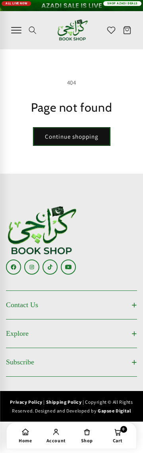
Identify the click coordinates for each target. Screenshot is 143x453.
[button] (32, 30)
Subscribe (20, 362)
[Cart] (127, 30)
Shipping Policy (64, 402)
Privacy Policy (26, 402)
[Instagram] (31, 267)
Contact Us (22, 305)
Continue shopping (72, 136)
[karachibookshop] (73, 30)
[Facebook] (13, 267)
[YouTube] (68, 267)
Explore (17, 333)
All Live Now (16, 3)
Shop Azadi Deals (122, 3)
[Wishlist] (111, 30)
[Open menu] (16, 30)
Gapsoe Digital (114, 411)
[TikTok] (50, 267)
